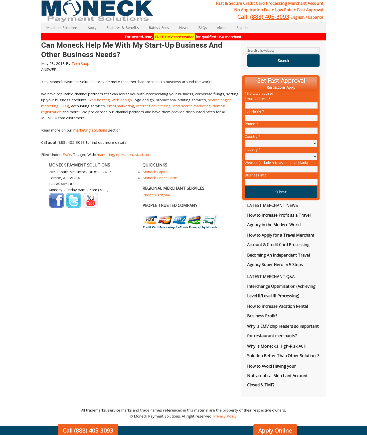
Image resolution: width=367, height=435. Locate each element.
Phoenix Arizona (156, 194)
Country (252, 136)
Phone (251, 123)
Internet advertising (153, 105)
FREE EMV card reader (174, 36)
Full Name (254, 111)
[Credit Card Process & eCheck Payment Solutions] (180, 227)
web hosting (99, 99)
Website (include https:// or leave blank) (276, 162)
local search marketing (192, 105)
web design (122, 99)
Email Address (257, 98)
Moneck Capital (155, 171)
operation (124, 154)
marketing (105, 154)
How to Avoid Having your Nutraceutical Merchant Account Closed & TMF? (277, 375)
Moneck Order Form (160, 177)
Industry (253, 149)
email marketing (120, 105)
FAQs (67, 154)
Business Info (256, 175)
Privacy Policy (225, 416)
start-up (142, 154)
